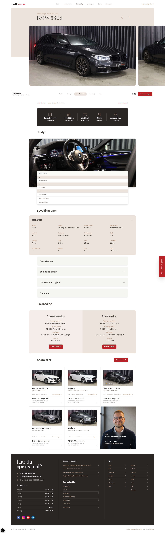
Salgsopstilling (122, 103)
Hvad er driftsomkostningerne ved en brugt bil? (77, 465)
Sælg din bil (66, 500)
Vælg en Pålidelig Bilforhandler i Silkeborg (75, 476)
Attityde (152, 529)
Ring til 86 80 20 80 (27, 473)
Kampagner (66, 486)
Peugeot (133, 465)
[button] (122, 17)
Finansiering (79, 4)
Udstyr (69, 94)
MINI (110, 486)
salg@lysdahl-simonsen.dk (30, 476)
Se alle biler (42, 103)
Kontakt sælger (145, 94)
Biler (55, 103)
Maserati (133, 490)
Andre (100, 94)
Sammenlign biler (147, 4)
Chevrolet (112, 472)
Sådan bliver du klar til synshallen (73, 472)
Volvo (132, 483)
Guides (65, 489)
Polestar (133, 469)
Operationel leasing (69, 496)
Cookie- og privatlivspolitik (134, 529)
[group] (82, 56)
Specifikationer (80, 94)
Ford (110, 479)
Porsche (133, 472)
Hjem (49, 103)
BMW (110, 469)
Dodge (111, 476)
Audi (110, 465)
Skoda (133, 476)
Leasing (92, 94)
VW (132, 486)
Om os (100, 4)
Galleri (61, 94)
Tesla (132, 479)
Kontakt (108, 4)
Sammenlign (66, 504)
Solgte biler (66, 507)
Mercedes (112, 483)
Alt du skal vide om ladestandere (72, 469)
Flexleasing (66, 493)
